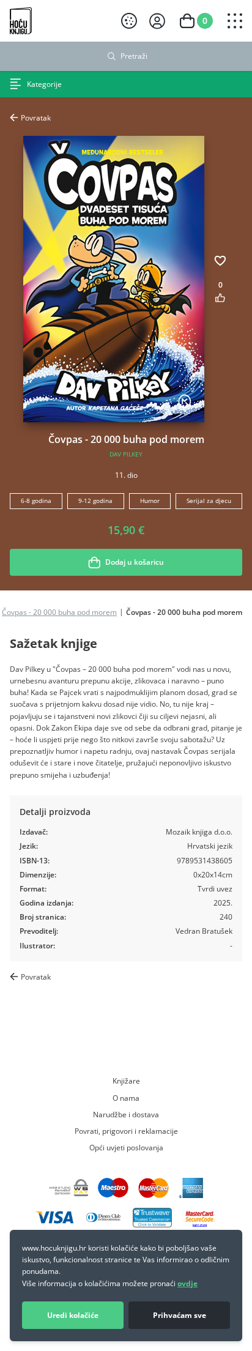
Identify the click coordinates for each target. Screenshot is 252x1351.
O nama (126, 1098)
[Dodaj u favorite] (220, 261)
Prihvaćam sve (179, 1315)
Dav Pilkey (126, 454)
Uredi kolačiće (72, 1315)
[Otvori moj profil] (157, 21)
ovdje (187, 1283)
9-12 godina (95, 501)
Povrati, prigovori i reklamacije (126, 1131)
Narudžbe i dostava (126, 1114)
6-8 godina (36, 501)
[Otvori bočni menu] (235, 20)
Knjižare (126, 1080)
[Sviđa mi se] (220, 298)
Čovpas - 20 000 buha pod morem (59, 612)
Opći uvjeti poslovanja (126, 1147)
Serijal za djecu (209, 501)
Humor (150, 501)
